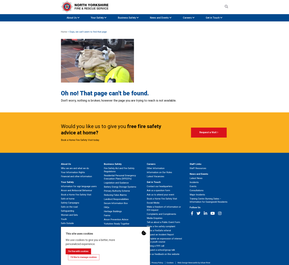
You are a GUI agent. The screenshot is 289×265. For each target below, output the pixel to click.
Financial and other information (76, 176)
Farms (107, 215)
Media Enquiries (154, 218)
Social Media (153, 202)
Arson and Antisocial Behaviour (76, 190)
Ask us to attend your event (160, 194)
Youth (64, 219)
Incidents (194, 182)
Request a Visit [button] (208, 132)
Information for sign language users (79, 186)
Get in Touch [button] (213, 17)
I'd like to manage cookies (84, 257)
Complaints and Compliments (161, 214)
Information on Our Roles (159, 172)
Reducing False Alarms (115, 195)
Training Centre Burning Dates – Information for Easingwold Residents (208, 200)
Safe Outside (67, 223)
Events (193, 186)
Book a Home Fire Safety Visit (76, 194)
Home (64, 32)
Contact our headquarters (159, 186)
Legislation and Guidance (116, 182)
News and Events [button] (159, 17)
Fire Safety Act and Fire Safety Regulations (119, 170)
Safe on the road (69, 206)
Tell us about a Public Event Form (163, 222)
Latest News (196, 178)
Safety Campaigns (70, 202)
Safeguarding (67, 211)
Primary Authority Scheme (117, 191)
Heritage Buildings (113, 211)
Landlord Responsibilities (116, 199)
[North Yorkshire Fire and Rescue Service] (84, 7)
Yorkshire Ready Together (116, 223)
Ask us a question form (158, 190)
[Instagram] (220, 213)
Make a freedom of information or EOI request (164, 208)
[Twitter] (198, 213)
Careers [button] (187, 17)
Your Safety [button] (97, 17)
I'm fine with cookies (78, 251)
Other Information (156, 168)
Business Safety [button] (127, 17)
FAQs (106, 207)
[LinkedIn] (205, 213)
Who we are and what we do (75, 168)
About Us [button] (72, 17)
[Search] (226, 6)
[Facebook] (192, 213)
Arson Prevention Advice (116, 219)
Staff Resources (198, 168)
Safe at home (68, 198)
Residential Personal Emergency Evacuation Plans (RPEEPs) (120, 177)
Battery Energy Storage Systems (120, 186)
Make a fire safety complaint (161, 226)
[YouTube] (212, 213)
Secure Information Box (116, 203)
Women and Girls (69, 215)
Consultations (197, 190)
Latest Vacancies (155, 176)
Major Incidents (197, 194)
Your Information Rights (73, 172)
